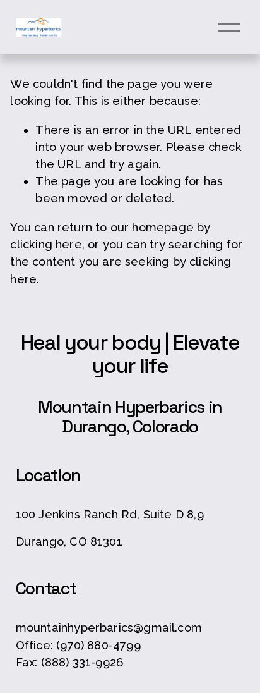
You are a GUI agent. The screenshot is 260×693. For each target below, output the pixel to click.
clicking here (45, 244)
